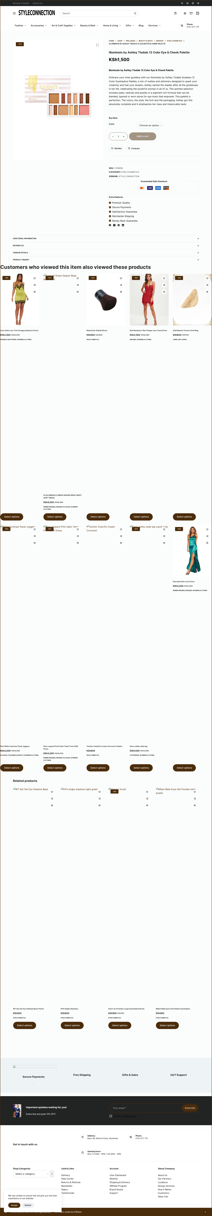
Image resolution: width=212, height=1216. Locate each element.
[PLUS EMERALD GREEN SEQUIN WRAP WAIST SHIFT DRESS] (62, 382)
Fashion (19, 25)
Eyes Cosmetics (130, 172)
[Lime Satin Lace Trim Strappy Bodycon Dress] (19, 300)
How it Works (164, 1189)
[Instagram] (187, 3)
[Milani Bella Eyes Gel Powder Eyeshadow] (177, 895)
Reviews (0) (18, 245)
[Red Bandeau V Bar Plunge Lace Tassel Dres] (149, 300)
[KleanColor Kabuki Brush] (106, 300)
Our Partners (164, 1178)
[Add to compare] (34, 285)
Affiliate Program (118, 1186)
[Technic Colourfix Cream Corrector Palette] (106, 633)
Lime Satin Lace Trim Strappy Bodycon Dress (19, 330)
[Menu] (14, 13)
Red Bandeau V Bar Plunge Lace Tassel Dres (148, 330)
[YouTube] (193, 3)
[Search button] (135, 13)
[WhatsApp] (198, 3)
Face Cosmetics (93, 339)
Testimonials (67, 1193)
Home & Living (110, 25)
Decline (28, 1205)
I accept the (125, 1116)
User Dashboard (118, 1175)
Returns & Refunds (70, 1182)
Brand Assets (116, 1189)
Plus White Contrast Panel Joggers (15, 746)
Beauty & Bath (87, 25)
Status (64, 1189)
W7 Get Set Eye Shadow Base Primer (28, 1009)
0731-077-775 (193, 27)
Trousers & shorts (15, 755)
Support (114, 1193)
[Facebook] (182, 3)
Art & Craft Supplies (62, 25)
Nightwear (11, 339)
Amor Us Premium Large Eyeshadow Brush (126, 1009)
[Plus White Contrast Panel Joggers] (19, 633)
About (161, 1175)
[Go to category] (52, 1173)
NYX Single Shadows (69, 1009)
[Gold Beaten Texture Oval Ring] (192, 300)
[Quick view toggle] (34, 291)
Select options (11, 516)
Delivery (65, 1175)
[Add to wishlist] (34, 278)
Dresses (3, 339)
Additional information (24, 238)
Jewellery (177, 339)
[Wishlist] (191, 13)
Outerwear (134, 755)
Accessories (37, 25)
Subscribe (190, 1108)
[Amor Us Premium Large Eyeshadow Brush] (129, 895)
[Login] (185, 13)
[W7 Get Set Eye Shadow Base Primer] (34, 895)
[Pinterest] (119, 225)
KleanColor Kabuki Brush (97, 330)
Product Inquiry (21, 260)
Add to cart (143, 136)
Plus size (66, 507)
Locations (163, 1182)
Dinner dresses (49, 507)
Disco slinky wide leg (138, 746)
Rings (184, 339)
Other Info (163, 1196)
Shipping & (115, 1182)
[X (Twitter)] (114, 225)
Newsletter (67, 1186)
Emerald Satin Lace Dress (184, 581)
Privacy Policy (130, 1116)
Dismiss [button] (205, 1212)
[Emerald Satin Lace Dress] (192, 551)
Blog (141, 25)
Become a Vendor (21, 3)
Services (153, 25)
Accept (14, 1205)
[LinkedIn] (123, 225)
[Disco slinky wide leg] (149, 633)
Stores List (37, 3)
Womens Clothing (24, 339)
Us (166, 1175)
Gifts (128, 25)
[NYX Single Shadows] (82, 895)
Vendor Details (20, 253)
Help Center (67, 1178)
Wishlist (114, 1178)
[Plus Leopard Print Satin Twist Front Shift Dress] (62, 633)
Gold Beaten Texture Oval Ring (185, 330)
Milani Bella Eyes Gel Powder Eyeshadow (173, 1009)
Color (112, 124)
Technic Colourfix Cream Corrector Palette (104, 746)
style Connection (129, 176)
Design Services (166, 1186)
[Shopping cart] (197, 13)
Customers (163, 1193)
